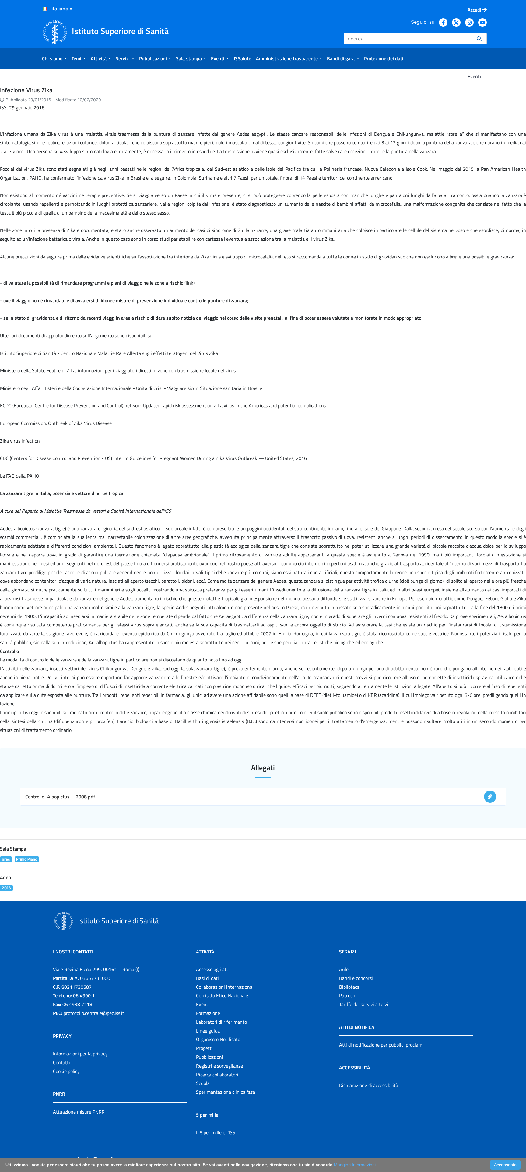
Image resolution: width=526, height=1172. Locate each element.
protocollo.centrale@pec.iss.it (94, 1013)
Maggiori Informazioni (355, 1164)
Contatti (61, 1062)
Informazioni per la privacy (80, 1053)
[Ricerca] (479, 39)
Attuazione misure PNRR (79, 1111)
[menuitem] (54, 58)
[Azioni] (45, 9)
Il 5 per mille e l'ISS (215, 1132)
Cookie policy (66, 1071)
